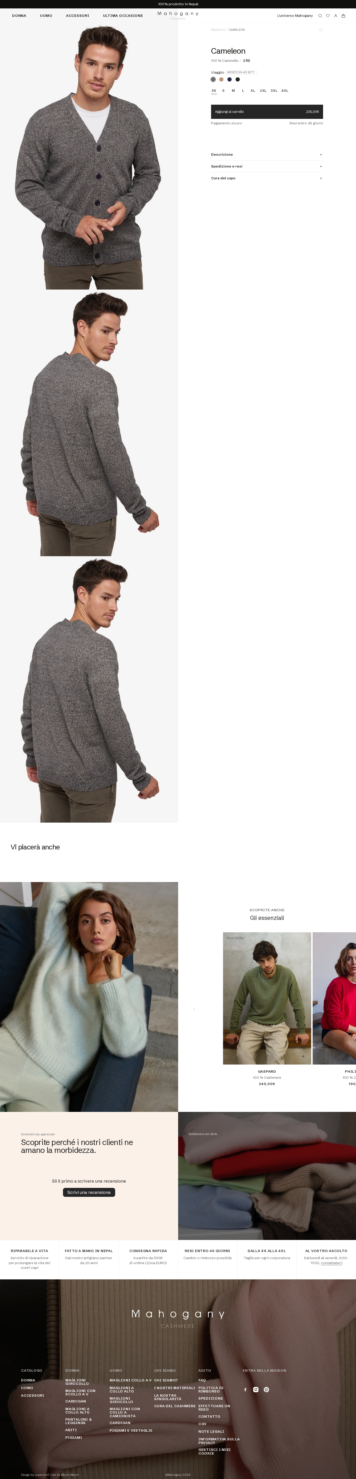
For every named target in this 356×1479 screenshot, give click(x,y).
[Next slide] (339, 1009)
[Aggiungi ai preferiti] (321, 30)
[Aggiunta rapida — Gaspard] (303, 1056)
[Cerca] (320, 15)
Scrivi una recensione (89, 1192)
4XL (284, 91)
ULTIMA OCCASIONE (123, 15)
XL (253, 91)
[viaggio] (213, 79)
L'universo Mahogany (295, 15)
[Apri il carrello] (343, 15)
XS (214, 91)
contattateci (331, 1263)
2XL (263, 91)
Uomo (46, 15)
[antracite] (238, 79)
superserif (42, 1474)
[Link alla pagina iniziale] (178, 15)
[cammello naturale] (221, 79)
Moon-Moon (70, 1474)
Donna (19, 15)
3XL (274, 91)
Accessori (77, 15)
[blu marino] (229, 79)
